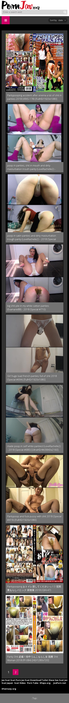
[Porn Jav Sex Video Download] (21, 5)
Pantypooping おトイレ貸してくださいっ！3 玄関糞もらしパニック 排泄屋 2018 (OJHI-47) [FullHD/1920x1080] (34, 588)
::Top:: (35, 698)
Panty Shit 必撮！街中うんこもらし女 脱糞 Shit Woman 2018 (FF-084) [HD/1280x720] (32, 658)
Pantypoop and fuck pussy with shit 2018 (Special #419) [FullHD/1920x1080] (34, 518)
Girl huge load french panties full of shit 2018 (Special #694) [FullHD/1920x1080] (32, 377)
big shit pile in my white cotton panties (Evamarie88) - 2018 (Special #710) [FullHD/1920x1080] (28, 307)
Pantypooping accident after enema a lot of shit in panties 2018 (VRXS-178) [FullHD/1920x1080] (34, 97)
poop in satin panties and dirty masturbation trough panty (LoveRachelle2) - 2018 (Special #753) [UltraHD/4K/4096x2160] (31, 237)
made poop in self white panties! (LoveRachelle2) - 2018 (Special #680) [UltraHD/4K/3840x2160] (34, 447)
